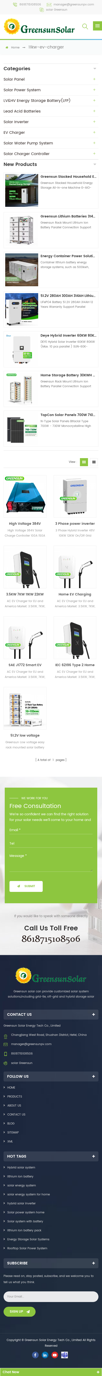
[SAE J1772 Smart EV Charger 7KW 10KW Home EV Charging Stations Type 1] (25, 637)
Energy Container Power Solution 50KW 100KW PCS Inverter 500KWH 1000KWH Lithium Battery (69, 256)
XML (10, 1141)
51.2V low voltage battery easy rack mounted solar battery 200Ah (25, 735)
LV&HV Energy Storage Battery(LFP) (37, 101)
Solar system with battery (25, 1221)
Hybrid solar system (21, 1167)
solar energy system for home (28, 1194)
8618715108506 (30, 4)
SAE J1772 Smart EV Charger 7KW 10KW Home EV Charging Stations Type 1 (25, 665)
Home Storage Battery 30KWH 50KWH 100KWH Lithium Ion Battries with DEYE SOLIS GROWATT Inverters (69, 375)
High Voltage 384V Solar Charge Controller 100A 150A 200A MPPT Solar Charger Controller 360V (25, 524)
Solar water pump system (28, 143)
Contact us (16, 1114)
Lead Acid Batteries (22, 111)
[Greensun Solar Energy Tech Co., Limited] (39, 26)
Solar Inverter (16, 122)
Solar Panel (14, 79)
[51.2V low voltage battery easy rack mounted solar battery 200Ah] (25, 708)
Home (11, 1087)
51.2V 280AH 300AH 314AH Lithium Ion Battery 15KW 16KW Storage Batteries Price (69, 296)
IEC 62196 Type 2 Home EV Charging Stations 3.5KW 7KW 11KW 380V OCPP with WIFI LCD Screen (75, 665)
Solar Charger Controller (27, 154)
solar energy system (21, 1185)
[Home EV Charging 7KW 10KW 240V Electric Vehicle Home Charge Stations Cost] (75, 567)
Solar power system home (25, 1212)
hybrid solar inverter (21, 1203)
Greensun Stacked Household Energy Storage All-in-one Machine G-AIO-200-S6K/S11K (69, 176)
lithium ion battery (20, 1176)
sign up (16, 1311)
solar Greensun (56, 10)
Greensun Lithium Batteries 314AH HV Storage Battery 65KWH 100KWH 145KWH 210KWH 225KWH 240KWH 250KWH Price (69, 216)
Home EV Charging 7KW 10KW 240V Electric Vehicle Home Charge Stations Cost (75, 594)
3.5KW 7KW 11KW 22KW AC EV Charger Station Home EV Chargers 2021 (25, 594)
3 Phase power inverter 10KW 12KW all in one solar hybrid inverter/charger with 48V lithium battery (75, 524)
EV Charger (14, 133)
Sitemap (13, 1132)
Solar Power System (22, 90)
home (15, 47)
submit (29, 886)
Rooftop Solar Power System (27, 1248)
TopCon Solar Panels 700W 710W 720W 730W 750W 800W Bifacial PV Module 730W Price (69, 415)
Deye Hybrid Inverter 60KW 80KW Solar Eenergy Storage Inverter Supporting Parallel (69, 335)
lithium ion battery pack (24, 1230)
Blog (10, 1123)
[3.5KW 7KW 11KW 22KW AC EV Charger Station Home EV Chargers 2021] (25, 567)
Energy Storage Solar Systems (28, 1239)
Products (14, 1096)
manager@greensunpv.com (74, 4)
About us (14, 1105)
